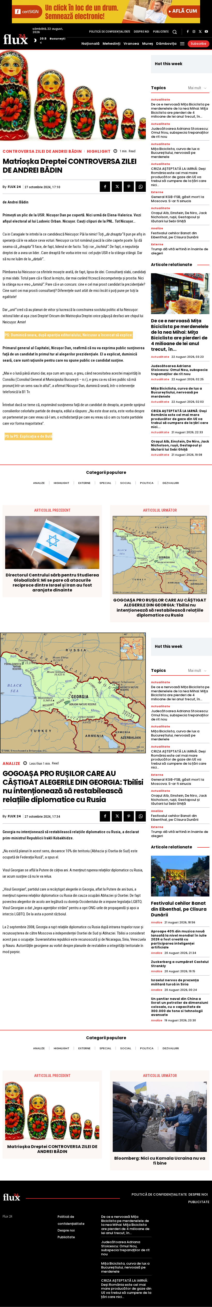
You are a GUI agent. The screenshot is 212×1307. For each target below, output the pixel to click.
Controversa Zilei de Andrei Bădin (42, 151)
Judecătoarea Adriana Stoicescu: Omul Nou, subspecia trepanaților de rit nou (180, 132)
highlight (99, 151)
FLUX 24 (14, 187)
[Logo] (16, 39)
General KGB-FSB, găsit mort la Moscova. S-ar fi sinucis (177, 198)
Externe (157, 192)
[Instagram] (194, 32)
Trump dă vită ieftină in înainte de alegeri (179, 251)
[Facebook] (188, 32)
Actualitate (160, 99)
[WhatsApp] (140, 186)
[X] (200, 32)
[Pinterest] (129, 186)
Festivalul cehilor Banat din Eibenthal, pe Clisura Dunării (174, 235)
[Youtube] (206, 32)
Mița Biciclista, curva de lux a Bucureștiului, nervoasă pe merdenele (175, 152)
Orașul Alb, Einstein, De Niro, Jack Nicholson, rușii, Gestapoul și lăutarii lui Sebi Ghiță (179, 216)
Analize (157, 228)
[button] (174, 31)
